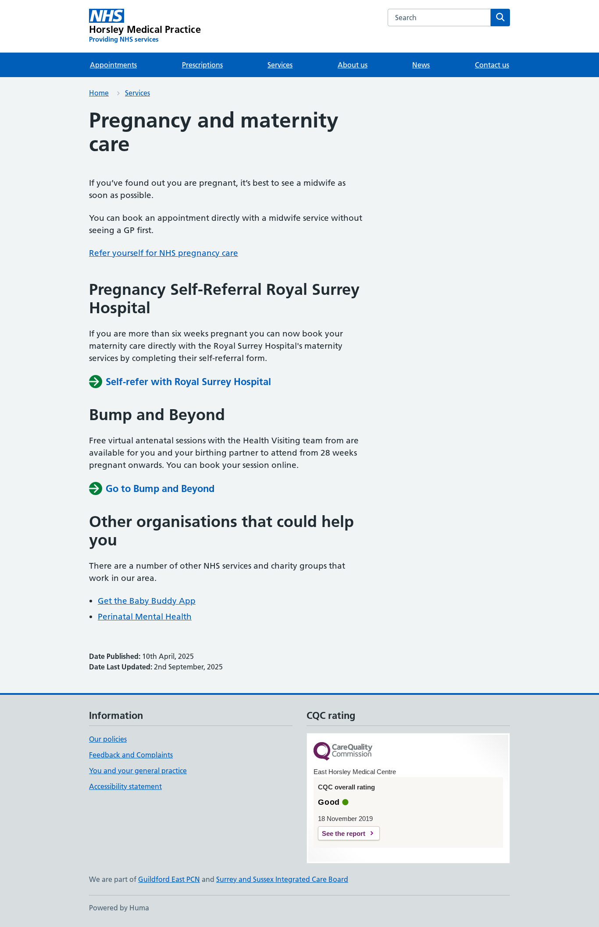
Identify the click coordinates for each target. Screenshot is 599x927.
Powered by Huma (119, 907)
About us (352, 64)
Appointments (113, 64)
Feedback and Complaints (131, 754)
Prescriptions (202, 64)
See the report (343, 833)
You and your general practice (138, 770)
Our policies (108, 739)
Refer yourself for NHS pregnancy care (163, 253)
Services (279, 64)
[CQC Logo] (343, 752)
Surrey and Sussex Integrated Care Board (282, 879)
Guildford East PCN (169, 879)
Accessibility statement (125, 786)
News (421, 64)
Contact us (492, 64)
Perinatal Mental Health (145, 617)
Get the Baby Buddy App (147, 601)
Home (99, 92)
